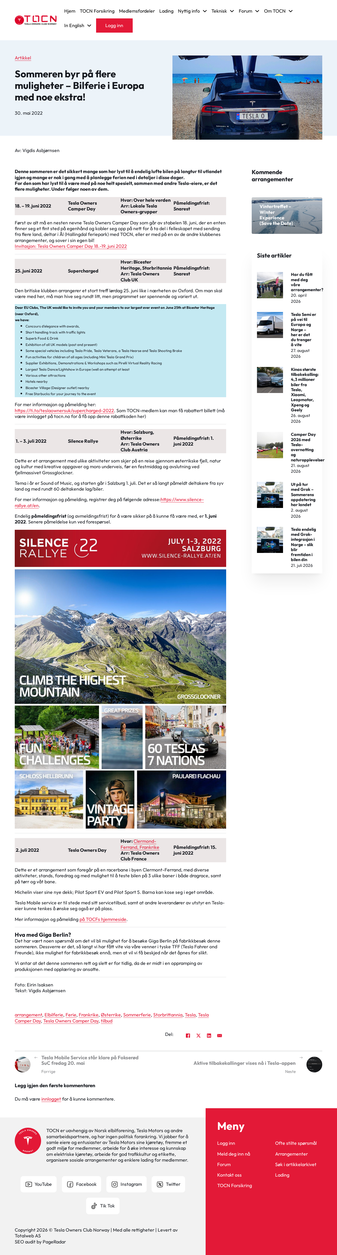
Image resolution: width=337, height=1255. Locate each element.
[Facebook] (188, 1035)
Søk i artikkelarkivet (295, 1164)
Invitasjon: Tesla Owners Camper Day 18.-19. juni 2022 (71, 246)
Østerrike (111, 1015)
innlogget (51, 1099)
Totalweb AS (28, 1236)
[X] (198, 1035)
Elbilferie (53, 1015)
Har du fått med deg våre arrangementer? (307, 282)
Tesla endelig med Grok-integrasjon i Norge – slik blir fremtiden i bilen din (303, 544)
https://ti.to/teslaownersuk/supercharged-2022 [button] (64, 410)
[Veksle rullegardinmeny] (204, 11)
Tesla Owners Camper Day (70, 1021)
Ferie (71, 1015)
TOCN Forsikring (97, 11)
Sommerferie (137, 1015)
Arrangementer (291, 1154)
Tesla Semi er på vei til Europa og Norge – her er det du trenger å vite (303, 329)
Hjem (69, 11)
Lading (166, 11)
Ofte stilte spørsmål (296, 1143)
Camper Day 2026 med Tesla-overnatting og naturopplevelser (308, 447)
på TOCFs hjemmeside (103, 919)
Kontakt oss (229, 1175)
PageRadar (54, 1242)
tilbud (106, 1021)
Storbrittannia (167, 1015)
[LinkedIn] (209, 1035)
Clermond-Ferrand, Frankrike (140, 844)
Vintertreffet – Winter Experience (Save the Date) (276, 214)
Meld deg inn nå (233, 1154)
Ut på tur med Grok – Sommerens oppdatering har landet (303, 494)
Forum (224, 1164)
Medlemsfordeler (137, 11)
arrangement (28, 1015)
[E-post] (220, 1035)
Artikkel (23, 58)
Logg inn (114, 25)
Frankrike (88, 1015)
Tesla (190, 1015)
